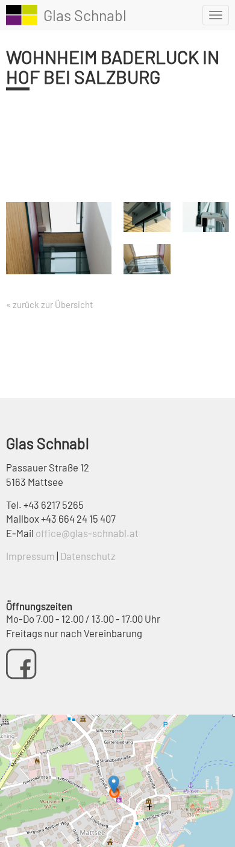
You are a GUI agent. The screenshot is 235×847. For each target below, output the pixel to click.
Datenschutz (87, 556)
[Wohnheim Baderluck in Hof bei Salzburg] (58, 241)
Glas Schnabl (85, 15)
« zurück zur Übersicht (49, 304)
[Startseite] (21, 15)
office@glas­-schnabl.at (87, 533)
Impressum (30, 556)
